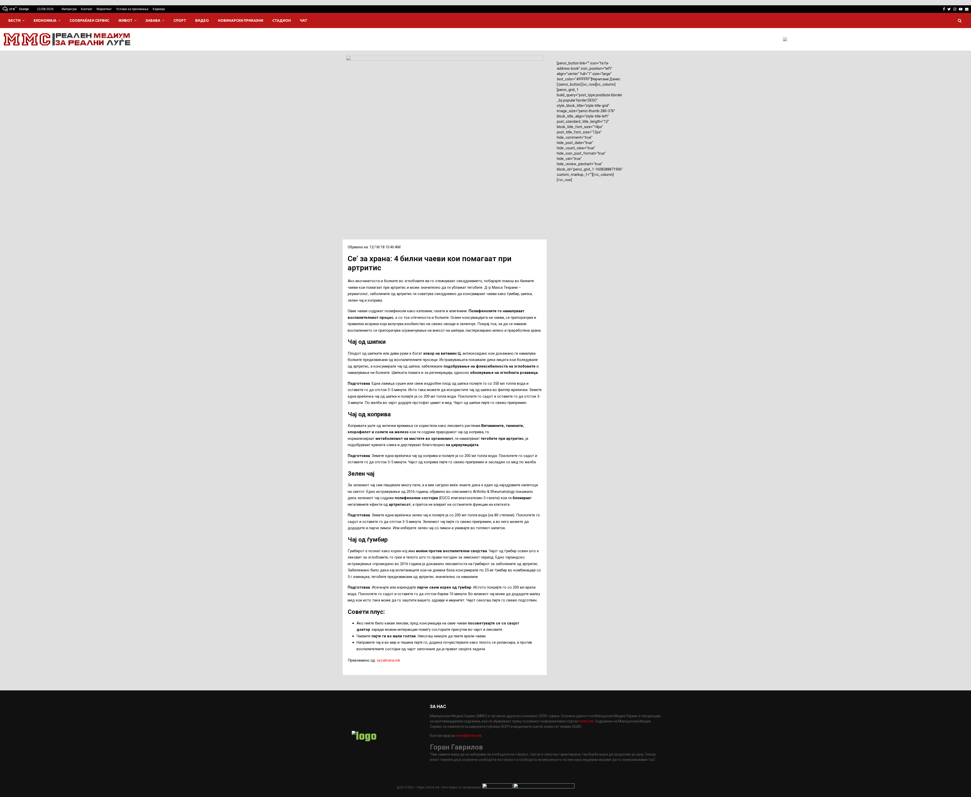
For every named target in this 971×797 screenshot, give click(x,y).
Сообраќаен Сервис (89, 20)
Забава (153, 20)
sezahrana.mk (388, 660)
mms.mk (586, 721)
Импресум (69, 9)
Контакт (86, 9)
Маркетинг (104, 9)
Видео (202, 20)
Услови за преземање (132, 9)
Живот (125, 20)
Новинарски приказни (240, 20)
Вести (14, 20)
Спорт (179, 20)
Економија (45, 20)
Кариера (159, 9)
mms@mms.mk (469, 736)
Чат (303, 20)
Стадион (281, 20)
